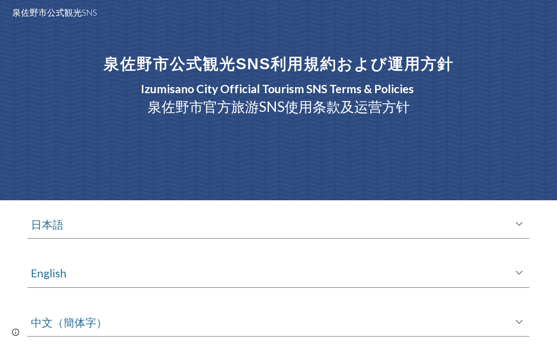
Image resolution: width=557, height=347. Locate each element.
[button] (519, 224)
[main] (278, 100)
